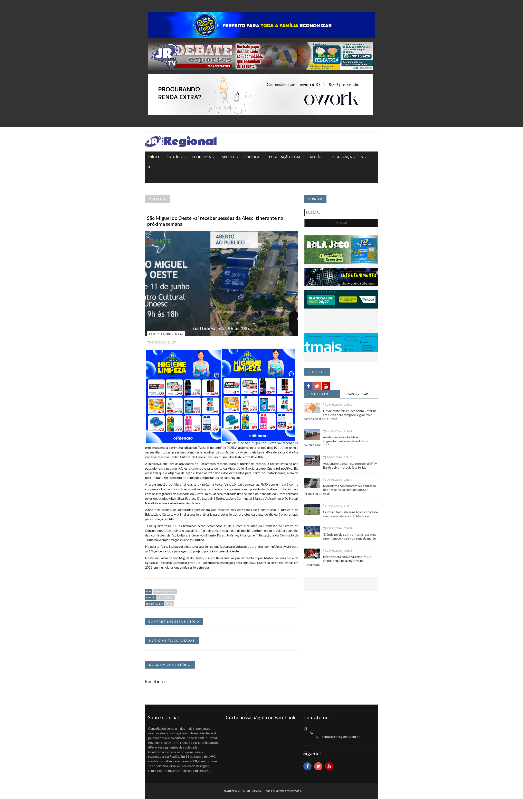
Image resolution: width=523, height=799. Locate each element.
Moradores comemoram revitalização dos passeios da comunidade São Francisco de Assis (340, 489)
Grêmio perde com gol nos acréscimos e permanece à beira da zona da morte (349, 536)
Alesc (169, 603)
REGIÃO (316, 157)
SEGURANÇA (342, 157)
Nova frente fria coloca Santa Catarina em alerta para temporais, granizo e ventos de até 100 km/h (340, 414)
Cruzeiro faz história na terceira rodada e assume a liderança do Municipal (350, 514)
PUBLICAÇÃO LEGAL (285, 157)
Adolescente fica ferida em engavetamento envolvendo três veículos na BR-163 (336, 441)
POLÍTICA (251, 157)
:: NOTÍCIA (175, 157)
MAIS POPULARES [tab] (359, 394)
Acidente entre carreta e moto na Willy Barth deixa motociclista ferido (350, 465)
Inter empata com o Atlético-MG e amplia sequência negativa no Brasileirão (337, 560)
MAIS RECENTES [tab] (322, 394)
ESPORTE (227, 157)
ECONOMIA (201, 157)
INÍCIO (153, 157)
